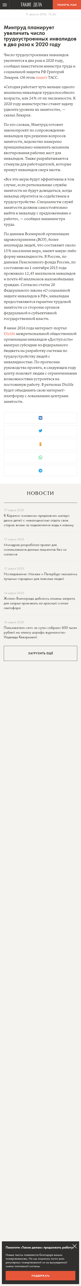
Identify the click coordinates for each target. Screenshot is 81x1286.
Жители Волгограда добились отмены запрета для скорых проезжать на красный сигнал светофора (39, 603)
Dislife (9, 334)
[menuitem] (4, 4)
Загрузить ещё (40, 653)
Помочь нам (67, 4)
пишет (41, 77)
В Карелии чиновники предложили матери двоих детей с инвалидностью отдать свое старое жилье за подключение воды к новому (39, 520)
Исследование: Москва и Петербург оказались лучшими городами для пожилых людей (40, 576)
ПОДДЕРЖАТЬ (40, 1275)
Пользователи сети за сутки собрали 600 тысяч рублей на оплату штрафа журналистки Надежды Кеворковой (40, 632)
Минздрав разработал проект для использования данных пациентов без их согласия (35, 549)
